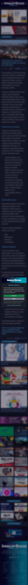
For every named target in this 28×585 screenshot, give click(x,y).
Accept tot (13, 295)
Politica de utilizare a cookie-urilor (13, 305)
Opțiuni (13, 298)
